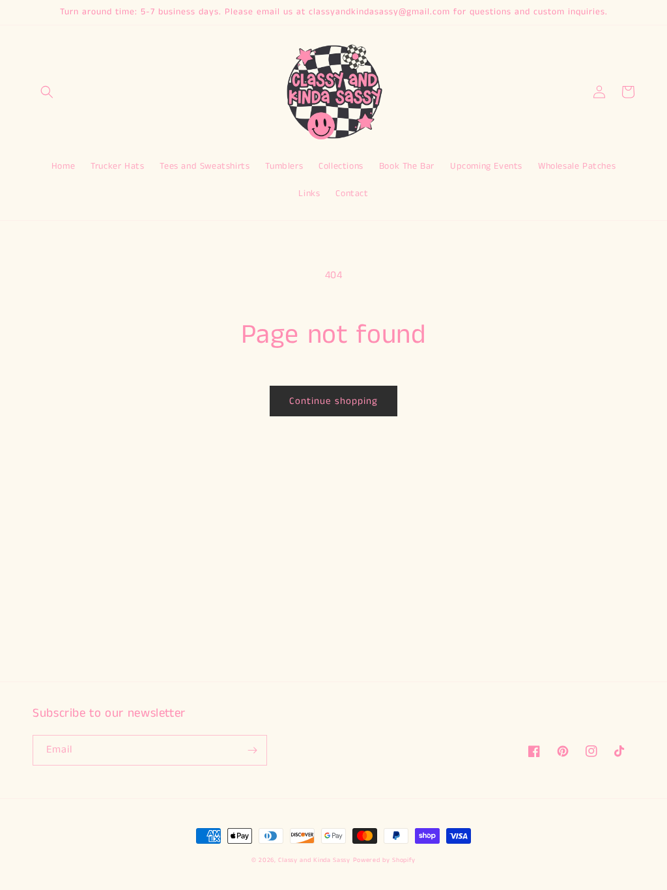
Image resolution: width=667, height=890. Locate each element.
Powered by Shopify (384, 860)
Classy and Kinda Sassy (314, 860)
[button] (47, 92)
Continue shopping (333, 401)
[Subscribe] (252, 750)
